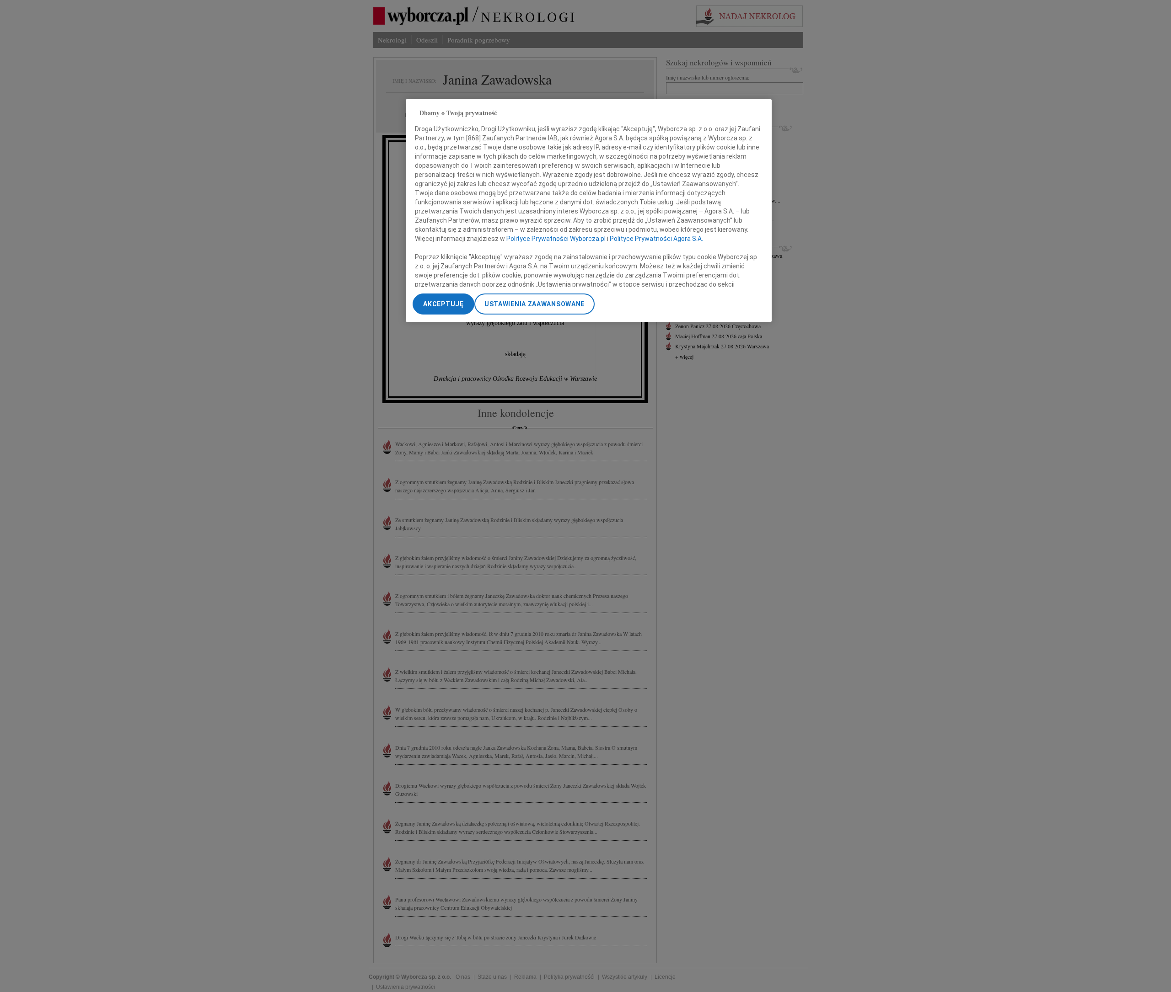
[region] (589, 210)
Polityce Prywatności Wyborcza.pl (556, 238)
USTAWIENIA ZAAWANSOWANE (534, 304)
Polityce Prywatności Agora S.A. (656, 238)
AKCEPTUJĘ (443, 304)
